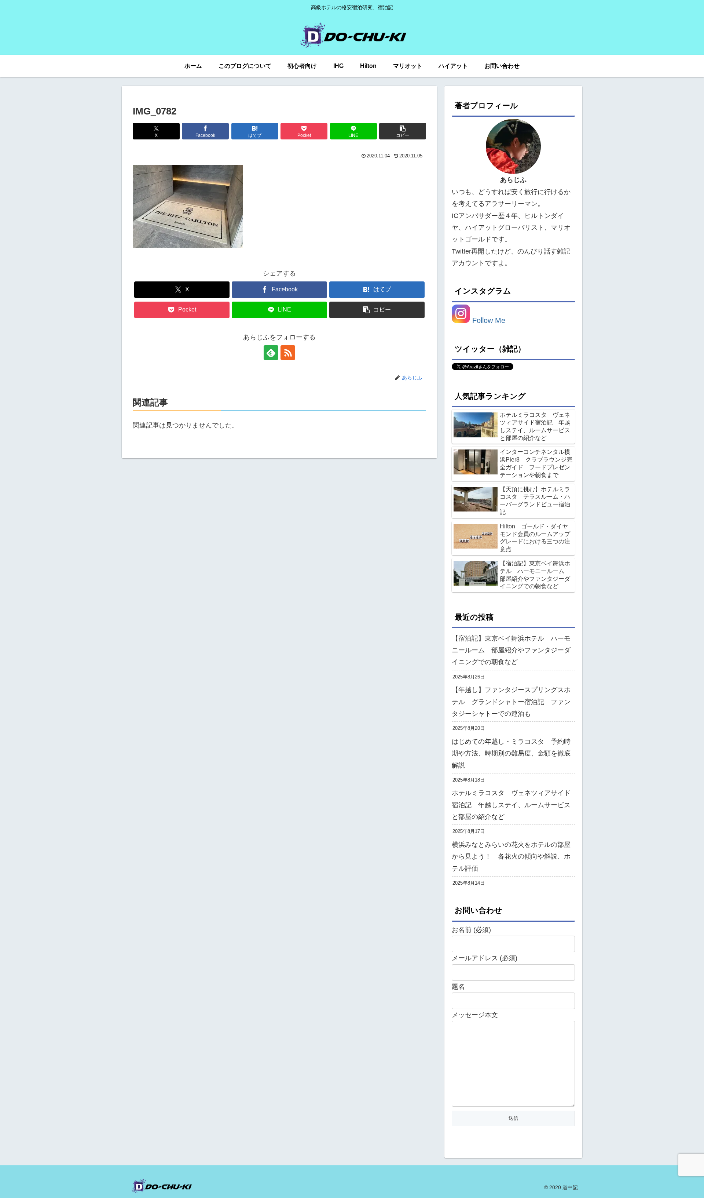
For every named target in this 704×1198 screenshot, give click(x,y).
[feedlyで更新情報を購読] (271, 352)
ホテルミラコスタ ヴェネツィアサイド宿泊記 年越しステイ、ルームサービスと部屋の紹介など (511, 804)
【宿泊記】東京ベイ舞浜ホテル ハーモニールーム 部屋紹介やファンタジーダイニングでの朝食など (511, 650)
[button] (402, 131)
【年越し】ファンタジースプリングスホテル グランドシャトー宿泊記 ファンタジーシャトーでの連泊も (511, 701)
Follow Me (487, 320)
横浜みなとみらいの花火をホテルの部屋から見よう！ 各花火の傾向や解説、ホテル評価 (511, 856)
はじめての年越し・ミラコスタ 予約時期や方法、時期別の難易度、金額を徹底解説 (511, 753)
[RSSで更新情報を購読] (287, 352)
